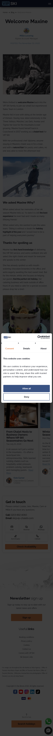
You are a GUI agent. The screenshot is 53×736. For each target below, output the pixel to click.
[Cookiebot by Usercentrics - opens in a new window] (38, 337)
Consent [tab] (9, 348)
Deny (26, 397)
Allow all (26, 388)
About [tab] (43, 348)
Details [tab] (26, 348)
